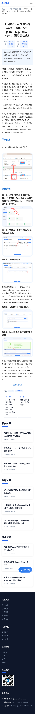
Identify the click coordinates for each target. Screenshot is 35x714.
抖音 (3, 656)
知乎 (3, 659)
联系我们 (5, 632)
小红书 (4, 652)
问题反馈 (5, 636)
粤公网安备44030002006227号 (21, 706)
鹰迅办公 (5, 3)
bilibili (4, 663)
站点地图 (5, 619)
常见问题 (5, 612)
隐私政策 (5, 609)
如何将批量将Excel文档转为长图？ (25, 401)
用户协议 (5, 605)
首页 (3, 9)
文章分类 (5, 616)
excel (11, 391)
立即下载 (26, 570)
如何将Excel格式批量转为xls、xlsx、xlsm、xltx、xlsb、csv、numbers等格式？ (10, 406)
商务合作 (5, 639)
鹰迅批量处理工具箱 (11, 44)
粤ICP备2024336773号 (20, 702)
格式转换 (19, 391)
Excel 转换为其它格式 (14, 9)
